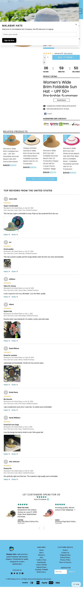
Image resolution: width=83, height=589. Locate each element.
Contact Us (65, 553)
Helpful (7, 234)
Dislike (15, 234)
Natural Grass (41, 567)
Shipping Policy (65, 555)
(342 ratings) (68, 53)
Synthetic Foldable (41, 569)
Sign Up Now (9, 40)
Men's (41, 553)
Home (41, 550)
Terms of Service (65, 562)
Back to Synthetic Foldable (43, 179)
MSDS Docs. (41, 572)
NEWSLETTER (66, 568)
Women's (41, 555)
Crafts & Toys (41, 560)
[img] (41, 497)
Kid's (41, 557)
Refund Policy (65, 557)
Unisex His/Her (41, 565)
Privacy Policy (65, 560)
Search (65, 550)
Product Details (50, 76)
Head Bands (41, 562)
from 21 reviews (40, 499)
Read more (61, 100)
